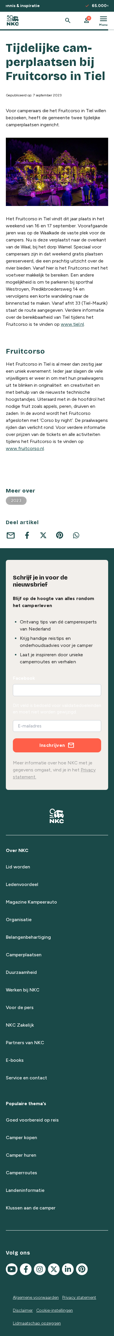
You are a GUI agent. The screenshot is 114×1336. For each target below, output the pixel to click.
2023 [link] (16, 500)
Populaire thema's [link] (26, 1103)
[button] (86, 20)
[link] (13, 20)
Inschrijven (52, 745)
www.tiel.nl (72, 324)
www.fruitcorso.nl (25, 448)
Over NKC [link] (17, 850)
